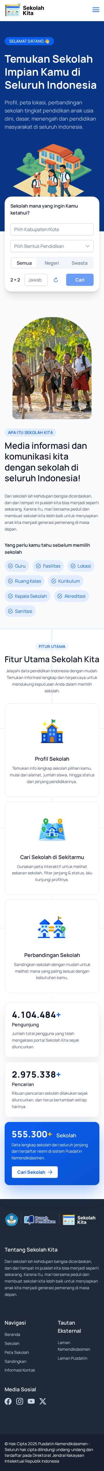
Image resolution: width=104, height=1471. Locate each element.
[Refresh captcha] (56, 280)
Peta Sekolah (17, 1352)
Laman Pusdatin (72, 1358)
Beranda (12, 1334)
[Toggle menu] (95, 10)
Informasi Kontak (20, 1370)
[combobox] (52, 229)
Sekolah (12, 1343)
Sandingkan (15, 1361)
